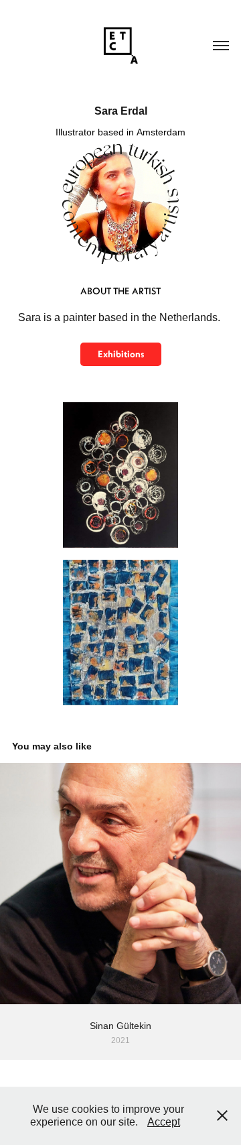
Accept (163, 1122)
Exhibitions (121, 354)
